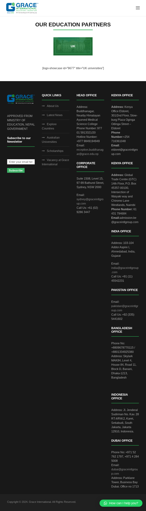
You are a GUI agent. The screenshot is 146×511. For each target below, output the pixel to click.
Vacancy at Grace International (55, 162)
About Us (53, 106)
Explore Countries (49, 126)
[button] (121, 503)
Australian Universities (51, 139)
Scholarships (55, 150)
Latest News (54, 115)
